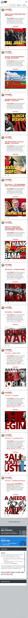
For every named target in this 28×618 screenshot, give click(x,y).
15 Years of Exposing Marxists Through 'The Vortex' (14, 57)
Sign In (24, 5)
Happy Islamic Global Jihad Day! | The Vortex (15, 14)
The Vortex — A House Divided (15, 269)
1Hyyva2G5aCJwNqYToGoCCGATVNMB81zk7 (9, 533)
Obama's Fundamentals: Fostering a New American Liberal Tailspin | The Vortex (14, 228)
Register (19, 5)
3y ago (6, 95)
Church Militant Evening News (14, 484)
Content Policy (6, 544)
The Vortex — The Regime (11, 395)
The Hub (10, 10)
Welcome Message (12, 543)
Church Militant (10, 18)
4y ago (6, 393)
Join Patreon (6, 530)
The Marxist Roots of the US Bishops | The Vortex (14, 100)
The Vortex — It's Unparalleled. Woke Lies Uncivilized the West (15, 185)
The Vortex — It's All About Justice (14, 438)
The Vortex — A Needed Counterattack (15, 480)
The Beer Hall (8, 574)
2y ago (6, 10)
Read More (15, 26)
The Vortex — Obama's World (12, 353)
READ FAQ (5, 540)
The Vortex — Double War (13, 312)
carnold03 (8, 9)
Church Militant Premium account (14, 363)
